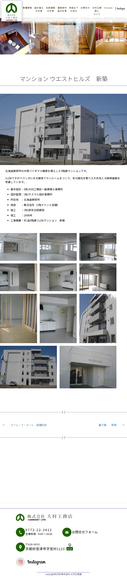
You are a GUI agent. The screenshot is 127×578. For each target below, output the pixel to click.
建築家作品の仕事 (62, 9)
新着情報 (27, 7)
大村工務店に (97, 11)
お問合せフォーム (85, 531)
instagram (40, 561)
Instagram (120, 8)
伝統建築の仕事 (50, 9)
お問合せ (85, 7)
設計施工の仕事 (39, 9)
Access (108, 7)
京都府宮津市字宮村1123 (45, 547)
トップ (11, 11)
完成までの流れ (73, 9)
